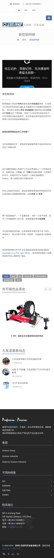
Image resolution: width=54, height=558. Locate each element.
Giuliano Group (8, 450)
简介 (4, 481)
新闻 (24, 39)
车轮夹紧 (28, 276)
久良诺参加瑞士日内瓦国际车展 (26, 359)
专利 (18, 280)
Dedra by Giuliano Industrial (14, 461)
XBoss (27, 252)
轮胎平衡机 (6, 490)
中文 (34, 10)
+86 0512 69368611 (33, 4)
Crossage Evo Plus (11, 252)
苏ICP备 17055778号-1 (12, 548)
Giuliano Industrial (10, 456)
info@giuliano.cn (14, 526)
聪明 (13, 276)
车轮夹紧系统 (40, 276)
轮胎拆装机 (8, 280)
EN (26, 10)
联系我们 (16, 4)
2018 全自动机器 (20, 382)
